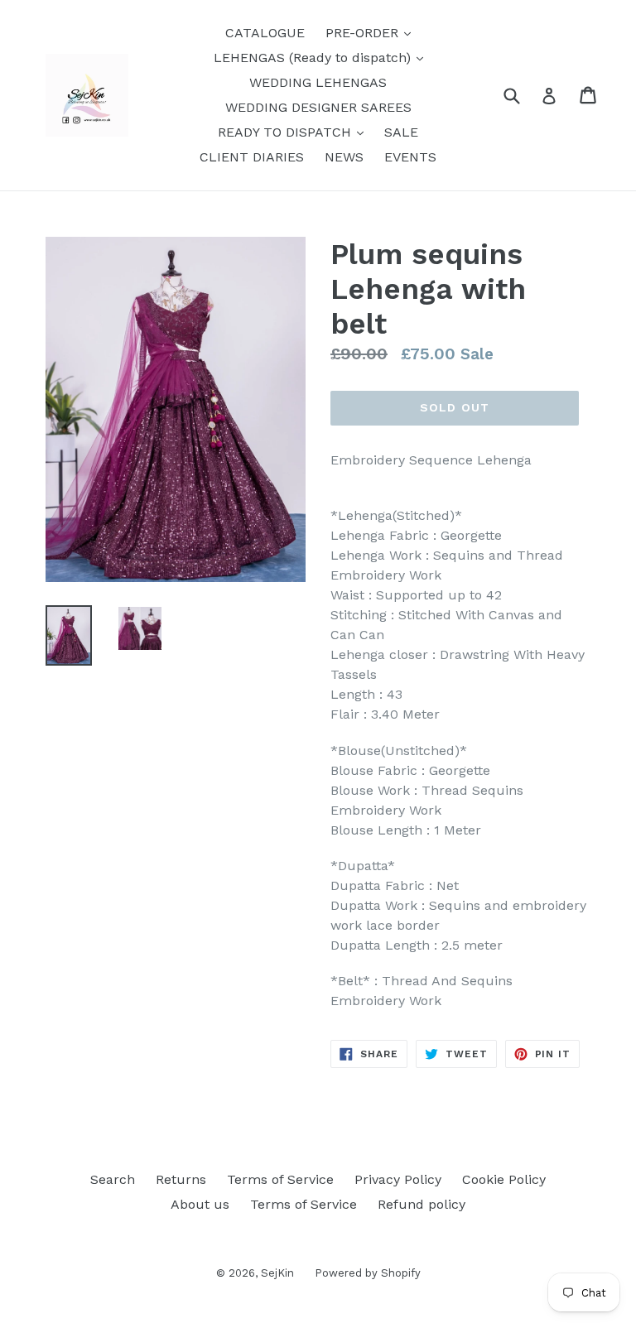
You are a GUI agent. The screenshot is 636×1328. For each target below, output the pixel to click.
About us (200, 1204)
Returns (181, 1179)
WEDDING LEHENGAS (318, 82)
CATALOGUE (265, 33)
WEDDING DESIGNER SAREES (318, 107)
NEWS (344, 157)
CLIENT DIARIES (252, 157)
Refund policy (421, 1204)
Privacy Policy (397, 1179)
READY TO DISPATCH (295, 131)
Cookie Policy (504, 1179)
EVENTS (410, 157)
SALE (401, 132)
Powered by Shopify (368, 1273)
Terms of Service (280, 1179)
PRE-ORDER (372, 32)
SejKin (277, 1273)
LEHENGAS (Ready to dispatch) (322, 57)
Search (112, 1179)
